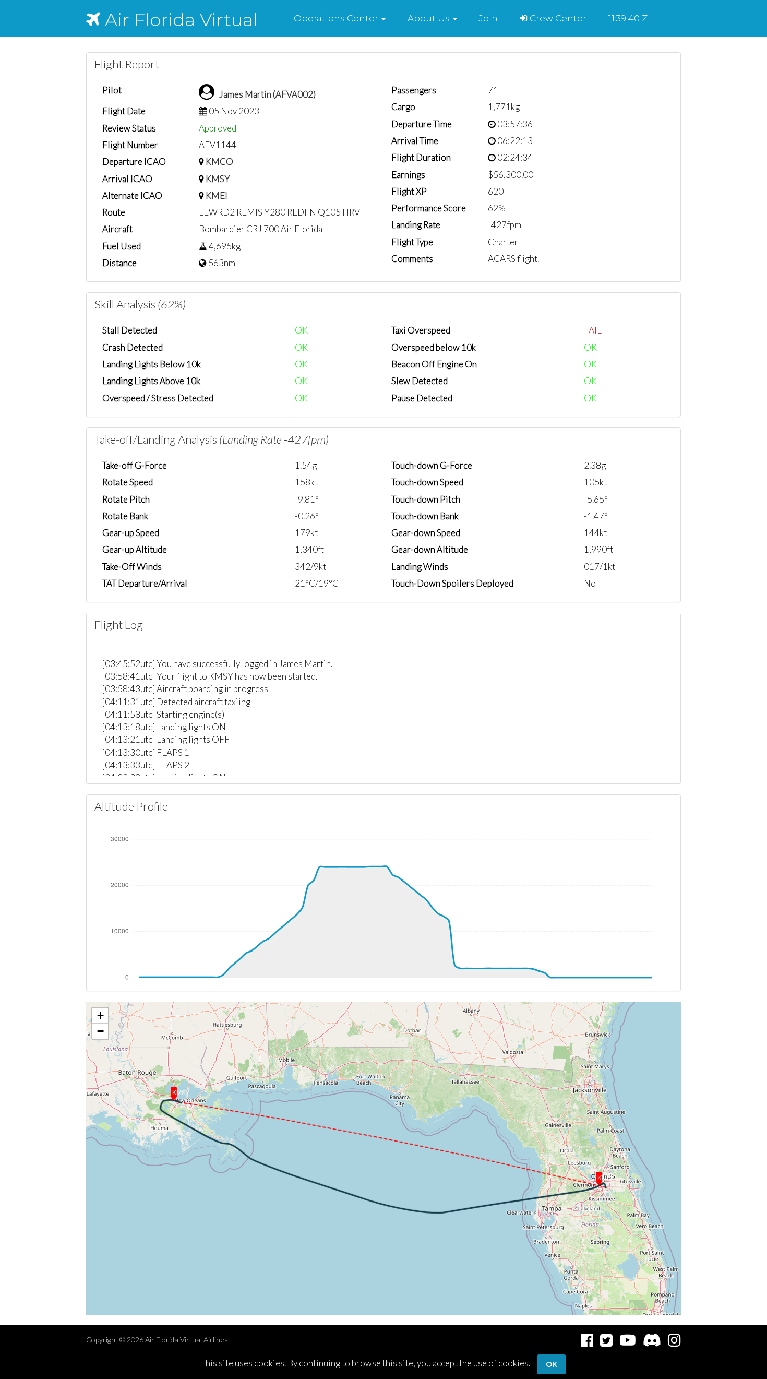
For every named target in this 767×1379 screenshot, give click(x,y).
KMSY (218, 178)
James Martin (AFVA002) (267, 94)
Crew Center (557, 18)
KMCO (219, 161)
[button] (340, 18)
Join (488, 18)
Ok (551, 1364)
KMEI (216, 195)
